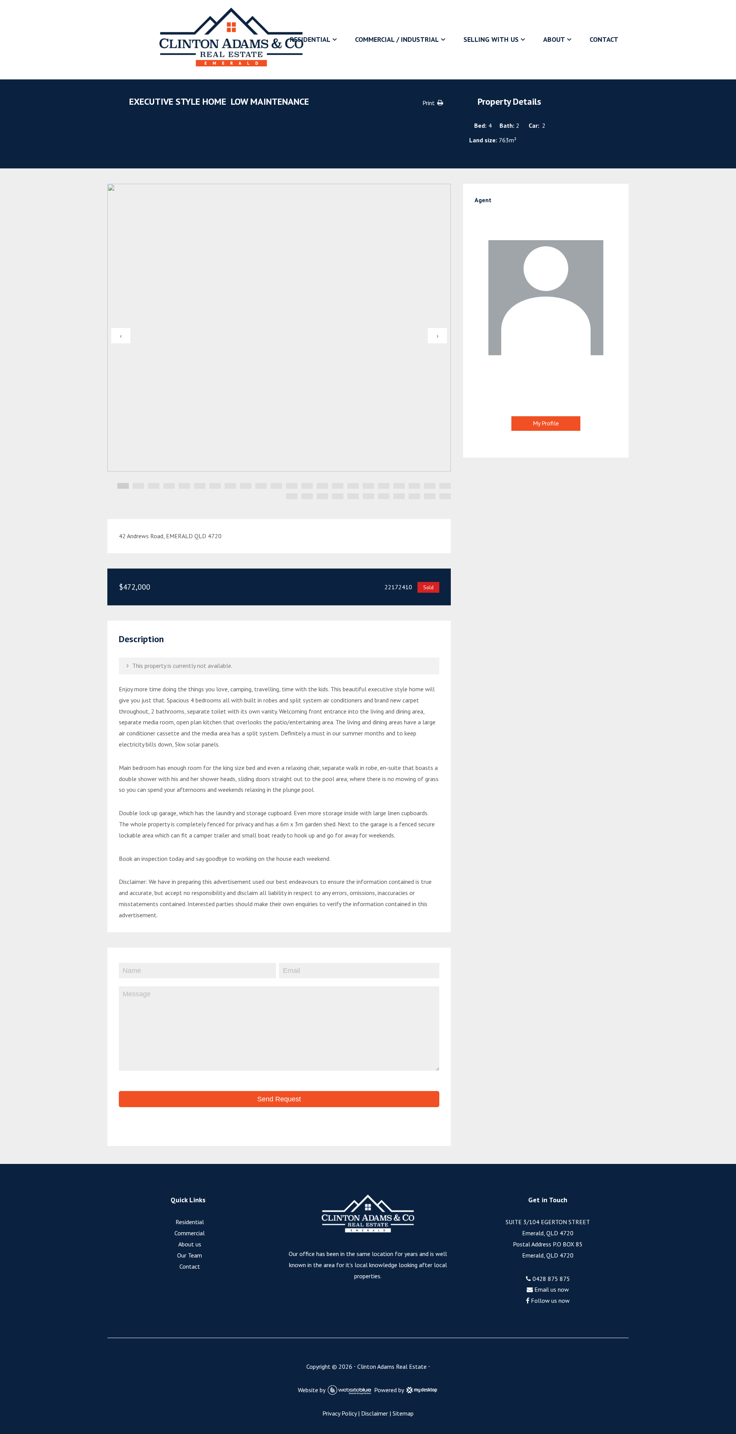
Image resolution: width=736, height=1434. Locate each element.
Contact (604, 39)
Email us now (551, 1289)
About (554, 39)
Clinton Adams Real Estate (392, 1366)
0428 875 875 (550, 1278)
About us (189, 1244)
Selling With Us (491, 39)
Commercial (189, 1233)
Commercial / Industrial (397, 39)
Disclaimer (374, 1413)
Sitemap (403, 1413)
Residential (310, 39)
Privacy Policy (339, 1413)
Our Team (189, 1255)
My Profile (546, 423)
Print (428, 103)
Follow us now (549, 1300)
